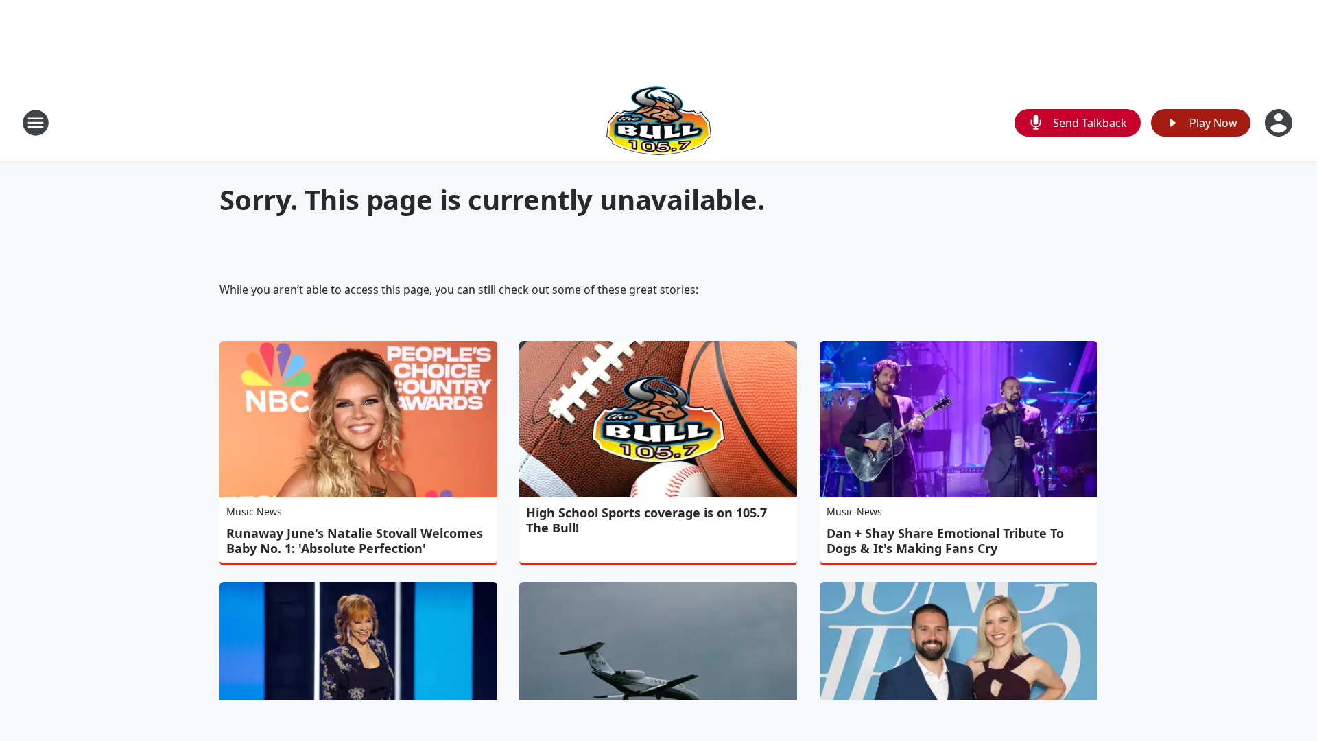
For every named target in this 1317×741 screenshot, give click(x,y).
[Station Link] (658, 122)
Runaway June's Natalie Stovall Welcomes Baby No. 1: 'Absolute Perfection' (354, 541)
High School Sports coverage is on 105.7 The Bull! (646, 520)
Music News (254, 511)
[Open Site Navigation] (35, 123)
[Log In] (1280, 123)
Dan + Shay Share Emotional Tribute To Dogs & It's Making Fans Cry (945, 541)
